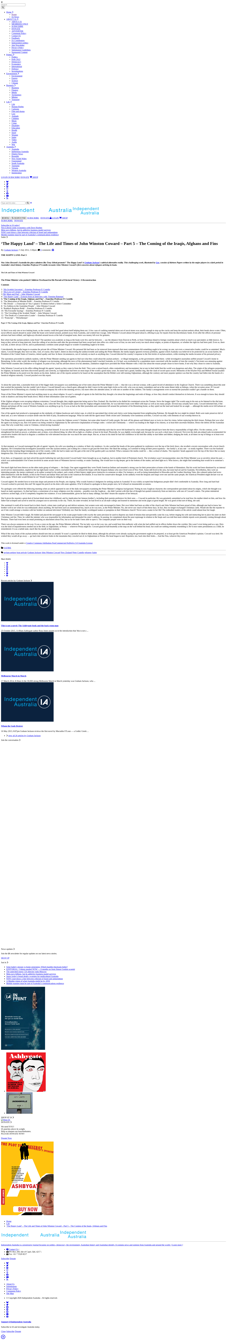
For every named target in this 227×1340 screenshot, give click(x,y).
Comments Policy (19, 33)
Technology (16, 95)
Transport (15, 99)
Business (10, 85)
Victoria (15, 168)
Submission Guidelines (21, 50)
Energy (15, 78)
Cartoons (15, 109)
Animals (15, 116)
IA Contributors (18, 40)
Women (15, 135)
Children (15, 118)
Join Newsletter (18, 45)
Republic (15, 156)
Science (15, 81)
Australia (10, 147)
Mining (15, 97)
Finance (15, 90)
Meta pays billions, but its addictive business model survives (26, 230)
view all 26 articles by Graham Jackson (24, 736)
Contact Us (13, 1249)
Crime (14, 123)
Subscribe (5, 1258)
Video (14, 140)
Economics (16, 64)
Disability (16, 125)
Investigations (17, 71)
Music (14, 121)
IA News (15, 17)
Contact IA (16, 36)
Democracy (16, 62)
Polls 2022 (16, 59)
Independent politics (20, 43)
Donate (13, 1258)
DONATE (16, 29)
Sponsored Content (19, 52)
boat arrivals (22, 552)
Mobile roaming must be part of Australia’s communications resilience (30, 235)
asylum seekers (10, 552)
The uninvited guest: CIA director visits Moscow (26, 972)
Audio (14, 142)
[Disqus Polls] (113, 774)
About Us (10, 1284)
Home (9, 12)
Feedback (16, 38)
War (13, 144)
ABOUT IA (11, 19)
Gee (157, 262)
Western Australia (19, 170)
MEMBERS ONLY (20, 24)
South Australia (18, 163)
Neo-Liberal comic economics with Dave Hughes (21, 228)
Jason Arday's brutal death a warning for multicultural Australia (32, 976)
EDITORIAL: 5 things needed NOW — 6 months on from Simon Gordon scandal (40, 969)
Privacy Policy (18, 47)
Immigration (17, 173)
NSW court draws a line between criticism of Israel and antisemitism (29, 232)
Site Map (10, 1293)
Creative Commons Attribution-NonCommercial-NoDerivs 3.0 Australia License (59, 543)
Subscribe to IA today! (10, 225)
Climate (15, 83)
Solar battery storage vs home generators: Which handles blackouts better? (37, 967)
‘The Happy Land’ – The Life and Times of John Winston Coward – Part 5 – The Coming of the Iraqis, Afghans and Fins (56, 1226)
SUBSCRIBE (17, 26)
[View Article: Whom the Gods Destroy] (27, 721)
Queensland (16, 161)
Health (14, 130)
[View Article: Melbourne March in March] (27, 671)
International (17, 66)
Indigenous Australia (20, 151)
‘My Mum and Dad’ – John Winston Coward (21, 294)
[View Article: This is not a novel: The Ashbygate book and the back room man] (27, 620)
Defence (15, 69)
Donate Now (6, 1138)
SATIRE (7, 548)
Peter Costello (78, 552)
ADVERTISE (17, 31)
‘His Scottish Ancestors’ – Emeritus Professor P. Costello (26, 289)
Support (16, 1322)
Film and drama (18, 111)
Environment (12, 73)
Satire (14, 137)
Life (8, 102)
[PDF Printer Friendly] (53, 250)
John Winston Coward (51, 552)
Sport (14, 133)
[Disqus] (113, 842)
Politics (9, 55)
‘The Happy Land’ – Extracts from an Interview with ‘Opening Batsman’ (33, 296)
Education (16, 128)
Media (14, 92)
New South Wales (19, 159)
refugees (88, 552)
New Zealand (66, 552)
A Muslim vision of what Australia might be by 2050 (28, 981)
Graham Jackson (11, 250)
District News (17, 154)
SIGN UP (5, 958)
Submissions (11, 1286)
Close (3, 1331)
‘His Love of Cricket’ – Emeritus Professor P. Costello (25, 292)
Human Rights (18, 107)
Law (13, 114)
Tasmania (15, 166)
